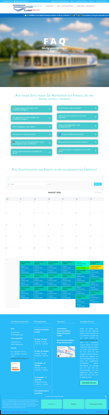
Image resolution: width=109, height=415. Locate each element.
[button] (105, 396)
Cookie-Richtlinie (6, 411)
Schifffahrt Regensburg (34, 6)
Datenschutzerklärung (16, 411)
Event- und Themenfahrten (65, 6)
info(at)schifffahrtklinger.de (19, 358)
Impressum (25, 411)
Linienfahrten (49, 6)
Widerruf (72, 1)
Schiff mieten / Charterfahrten (85, 6)
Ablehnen (73, 404)
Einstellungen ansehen (95, 404)
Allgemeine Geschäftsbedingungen (60, 1)
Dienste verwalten (100, 411)
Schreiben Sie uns (89, 383)
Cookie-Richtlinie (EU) (101, 1)
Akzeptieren (51, 404)
